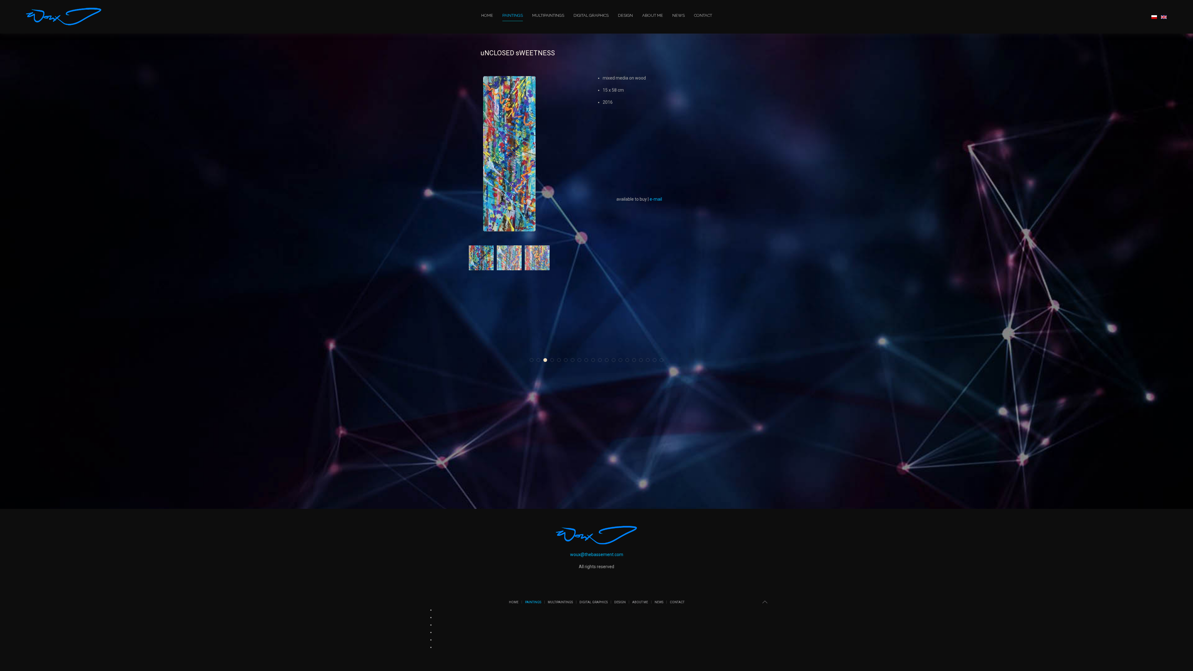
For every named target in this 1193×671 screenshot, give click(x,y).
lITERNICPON (625, 350)
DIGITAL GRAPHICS (591, 15)
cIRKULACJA (682, 350)
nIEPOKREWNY (568, 350)
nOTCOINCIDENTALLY (739, 350)
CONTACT (703, 15)
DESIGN (625, 15)
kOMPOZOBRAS (511, 350)
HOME (487, 15)
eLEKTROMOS (454, 350)
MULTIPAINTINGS (548, 15)
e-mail (656, 199)
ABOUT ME (652, 15)
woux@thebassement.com (596, 554)
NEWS (678, 15)
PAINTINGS (512, 15)
